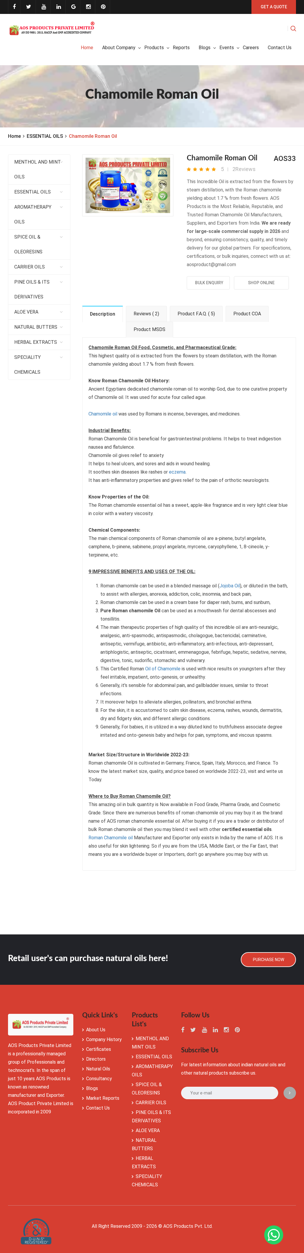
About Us (95, 1030)
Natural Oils (98, 1069)
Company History (104, 1039)
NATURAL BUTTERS (35, 327)
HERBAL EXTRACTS (35, 342)
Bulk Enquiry (208, 282)
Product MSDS (149, 329)
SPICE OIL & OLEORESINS (28, 244)
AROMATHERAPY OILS (32, 214)
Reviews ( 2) (146, 314)
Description (102, 314)
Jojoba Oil (229, 586)
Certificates (98, 1049)
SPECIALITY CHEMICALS (27, 364)
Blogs (204, 47)
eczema (177, 472)
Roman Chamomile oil (110, 837)
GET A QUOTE (274, 6)
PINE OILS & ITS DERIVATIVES (32, 289)
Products (154, 47)
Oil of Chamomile (162, 669)
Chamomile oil (102, 414)
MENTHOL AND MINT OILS (37, 169)
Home (87, 47)
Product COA (247, 314)
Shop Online (261, 282)
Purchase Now (268, 959)
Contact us (280, 47)
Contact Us (98, 1108)
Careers (251, 47)
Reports (181, 47)
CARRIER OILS (29, 267)
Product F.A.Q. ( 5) (196, 314)
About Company (118, 47)
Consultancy (99, 1078)
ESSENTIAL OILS (45, 136)
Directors (96, 1059)
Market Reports (102, 1098)
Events (226, 47)
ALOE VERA (26, 312)
